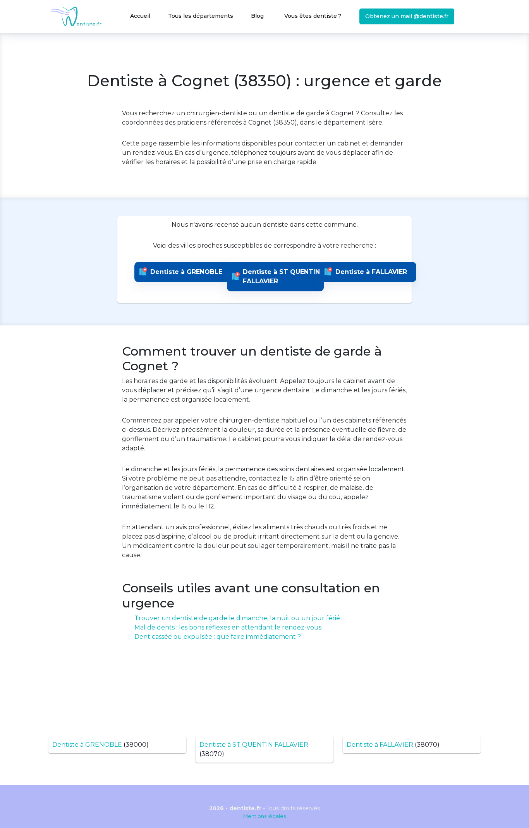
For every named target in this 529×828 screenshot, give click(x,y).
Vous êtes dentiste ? (313, 15)
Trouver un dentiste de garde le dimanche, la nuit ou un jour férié (237, 618)
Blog (257, 15)
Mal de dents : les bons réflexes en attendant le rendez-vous (227, 627)
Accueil (140, 15)
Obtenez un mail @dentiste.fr (406, 16)
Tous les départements (200, 15)
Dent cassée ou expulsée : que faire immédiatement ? (217, 636)
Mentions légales (264, 816)
